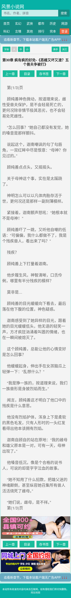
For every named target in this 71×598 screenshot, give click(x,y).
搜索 (64, 13)
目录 (27, 73)
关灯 (64, 49)
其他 (30, 31)
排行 (41, 31)
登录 (64, 31)
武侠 (30, 23)
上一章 (10, 73)
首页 (6, 23)
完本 (53, 31)
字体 (6, 49)
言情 (18, 31)
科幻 (6, 31)
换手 (55, 49)
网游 (64, 23)
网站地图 (35, 592)
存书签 (44, 73)
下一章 (61, 73)
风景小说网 (12, 6)
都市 (41, 23)
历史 (53, 23)
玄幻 (18, 23)
